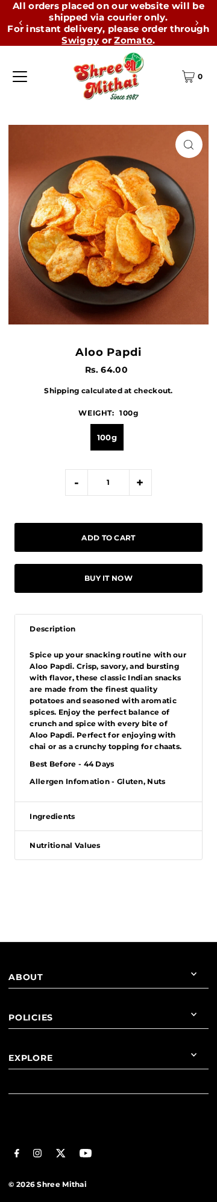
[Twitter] (61, 1154)
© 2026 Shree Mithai (47, 1184)
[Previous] (21, 23)
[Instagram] (37, 1154)
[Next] (196, 23)
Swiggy (80, 40)
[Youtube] (86, 1154)
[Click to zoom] (189, 144)
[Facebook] (16, 1154)
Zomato (133, 40)
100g (107, 437)
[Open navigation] (20, 77)
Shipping (61, 390)
